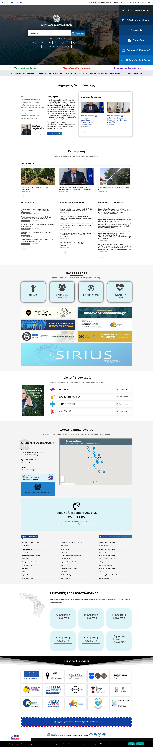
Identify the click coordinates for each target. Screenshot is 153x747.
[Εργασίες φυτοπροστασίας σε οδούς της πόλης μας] (115, 176)
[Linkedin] (12, 2)
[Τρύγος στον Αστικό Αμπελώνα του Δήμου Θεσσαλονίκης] (38, 176)
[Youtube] (16, 2)
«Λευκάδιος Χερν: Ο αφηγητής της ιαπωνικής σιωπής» (36, 233)
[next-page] (85, 132)
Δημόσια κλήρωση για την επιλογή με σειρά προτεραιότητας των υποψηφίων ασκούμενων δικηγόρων (75, 218)
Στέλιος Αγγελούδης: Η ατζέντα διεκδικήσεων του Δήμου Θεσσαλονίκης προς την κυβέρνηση (117, 119)
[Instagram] (7, 2)
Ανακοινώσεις (25, 213)
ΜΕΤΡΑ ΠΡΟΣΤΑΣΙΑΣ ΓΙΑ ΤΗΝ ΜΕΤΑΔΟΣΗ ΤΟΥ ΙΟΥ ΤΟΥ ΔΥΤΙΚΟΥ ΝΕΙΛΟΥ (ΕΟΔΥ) (37, 240)
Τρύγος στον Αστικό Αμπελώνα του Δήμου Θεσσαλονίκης (35, 188)
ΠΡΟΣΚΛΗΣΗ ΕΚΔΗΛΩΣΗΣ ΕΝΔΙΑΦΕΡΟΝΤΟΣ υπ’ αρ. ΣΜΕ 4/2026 (75, 226)
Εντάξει (131, 744)
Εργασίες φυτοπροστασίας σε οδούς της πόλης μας (113, 188)
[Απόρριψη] (150, 744)
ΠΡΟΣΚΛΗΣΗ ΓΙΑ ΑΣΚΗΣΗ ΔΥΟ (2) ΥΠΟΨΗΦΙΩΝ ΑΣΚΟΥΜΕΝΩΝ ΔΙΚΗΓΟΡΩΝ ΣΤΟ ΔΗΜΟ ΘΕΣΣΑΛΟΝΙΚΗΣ (75, 234)
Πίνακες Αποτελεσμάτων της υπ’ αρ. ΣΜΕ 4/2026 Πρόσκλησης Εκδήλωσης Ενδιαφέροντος (37, 217)
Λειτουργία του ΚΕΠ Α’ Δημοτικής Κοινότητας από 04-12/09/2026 (37, 225)
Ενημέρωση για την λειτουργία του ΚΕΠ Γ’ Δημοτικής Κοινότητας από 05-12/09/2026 (35, 210)
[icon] (52, 389)
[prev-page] (82, 132)
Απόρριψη (140, 744)
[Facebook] (3, 2)
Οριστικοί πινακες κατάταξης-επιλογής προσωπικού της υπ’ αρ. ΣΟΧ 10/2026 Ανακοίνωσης (73, 243)
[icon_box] (33, 292)
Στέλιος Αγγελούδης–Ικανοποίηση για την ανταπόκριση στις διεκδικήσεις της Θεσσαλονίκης (89, 120)
